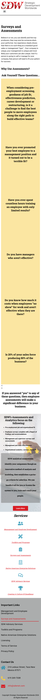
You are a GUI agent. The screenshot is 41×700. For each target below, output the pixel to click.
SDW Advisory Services (12, 624)
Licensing (5, 640)
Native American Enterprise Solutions (18, 635)
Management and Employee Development (14, 612)
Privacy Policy (7, 651)
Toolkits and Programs (11, 629)
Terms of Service (9, 646)
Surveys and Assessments (13, 619)
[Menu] (4, 11)
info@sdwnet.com (16, 686)
